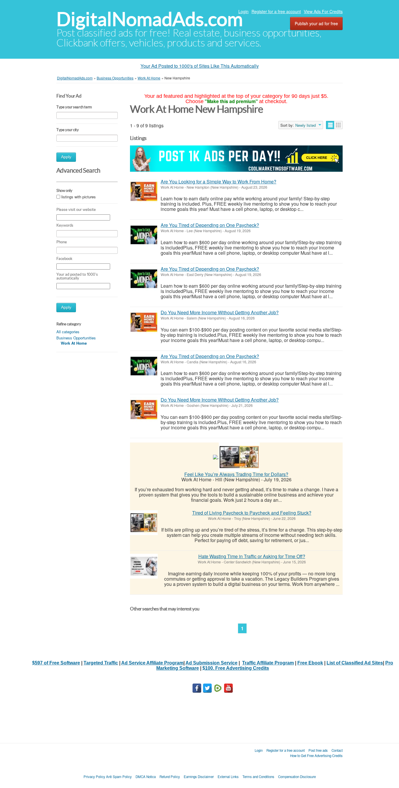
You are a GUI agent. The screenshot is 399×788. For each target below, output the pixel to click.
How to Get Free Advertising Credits (316, 755)
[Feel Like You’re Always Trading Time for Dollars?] (239, 456)
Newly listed (305, 125)
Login (243, 11)
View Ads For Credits (323, 11)
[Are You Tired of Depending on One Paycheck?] (144, 235)
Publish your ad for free (316, 23)
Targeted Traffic (101, 662)
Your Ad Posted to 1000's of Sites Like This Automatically (199, 66)
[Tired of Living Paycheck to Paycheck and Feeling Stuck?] (144, 522)
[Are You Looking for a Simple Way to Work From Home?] (144, 191)
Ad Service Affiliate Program (152, 662)
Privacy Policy (94, 776)
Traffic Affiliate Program (268, 662)
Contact (337, 750)
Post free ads (318, 750)
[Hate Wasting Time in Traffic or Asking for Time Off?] (144, 566)
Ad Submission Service (211, 662)
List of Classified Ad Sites (355, 662)
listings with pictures (78, 196)
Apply (66, 157)
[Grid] (338, 125)
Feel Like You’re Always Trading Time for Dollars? (236, 474)
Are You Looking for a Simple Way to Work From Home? (218, 181)
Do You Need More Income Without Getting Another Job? (220, 312)
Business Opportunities (76, 338)
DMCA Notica (146, 776)
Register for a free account (276, 11)
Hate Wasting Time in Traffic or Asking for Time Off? (251, 556)
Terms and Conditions (258, 776)
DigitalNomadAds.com (149, 19)
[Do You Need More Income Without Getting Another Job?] (144, 322)
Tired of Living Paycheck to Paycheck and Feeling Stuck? (251, 512)
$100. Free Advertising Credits (235, 668)
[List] (330, 125)
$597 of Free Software (56, 662)
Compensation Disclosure (297, 776)
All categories (67, 331)
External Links (228, 776)
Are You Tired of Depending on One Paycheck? (210, 225)
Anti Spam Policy (119, 776)
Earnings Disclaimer (199, 776)
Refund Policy (169, 776)
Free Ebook (310, 662)
